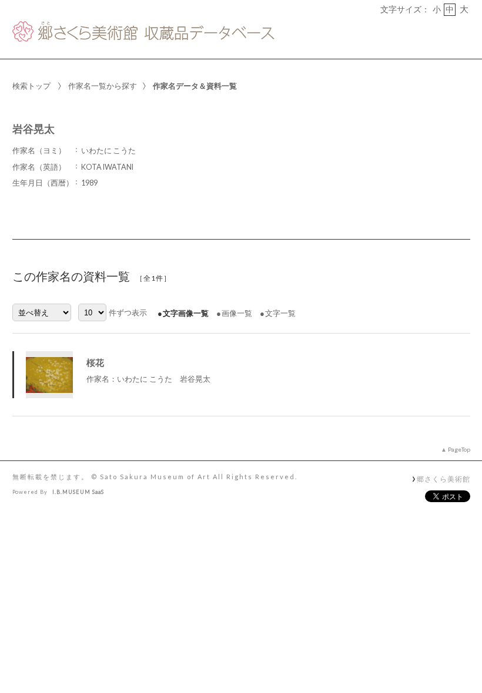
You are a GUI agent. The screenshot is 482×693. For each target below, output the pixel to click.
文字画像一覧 (186, 313)
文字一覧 (280, 313)
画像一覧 (237, 313)
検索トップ (31, 85)
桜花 (95, 362)
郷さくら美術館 (443, 479)
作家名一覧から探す (102, 85)
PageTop (459, 449)
